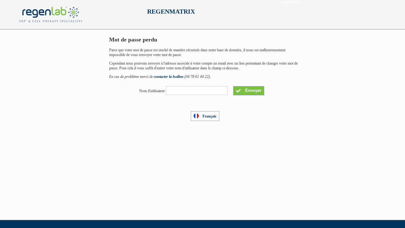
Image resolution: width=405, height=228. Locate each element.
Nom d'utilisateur (152, 90)
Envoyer (252, 90)
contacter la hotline (169, 76)
